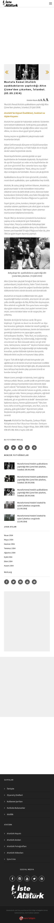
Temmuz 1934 (9, 548)
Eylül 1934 (8, 557)
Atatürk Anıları (14, 840)
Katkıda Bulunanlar (16, 808)
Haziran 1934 (9, 544)
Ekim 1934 (8, 561)
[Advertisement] (27, 37)
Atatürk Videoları (15, 852)
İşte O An (11, 859)
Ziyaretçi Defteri (15, 795)
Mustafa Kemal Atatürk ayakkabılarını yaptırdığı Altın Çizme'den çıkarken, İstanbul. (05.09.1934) (32, 466)
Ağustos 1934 (9, 552)
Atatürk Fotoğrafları (16, 846)
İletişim (10, 788)
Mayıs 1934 (8, 539)
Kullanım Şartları (15, 801)
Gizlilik (10, 814)
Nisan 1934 (8, 535)
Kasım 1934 (8, 565)
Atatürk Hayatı (14, 833)
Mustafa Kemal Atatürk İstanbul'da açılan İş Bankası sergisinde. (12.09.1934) (31, 505)
